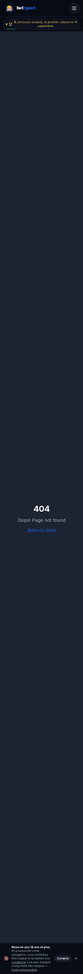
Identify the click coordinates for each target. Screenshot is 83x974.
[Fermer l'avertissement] (76, 958)
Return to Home (41, 530)
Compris (63, 958)
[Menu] (74, 8)
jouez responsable (24, 969)
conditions (19, 962)
